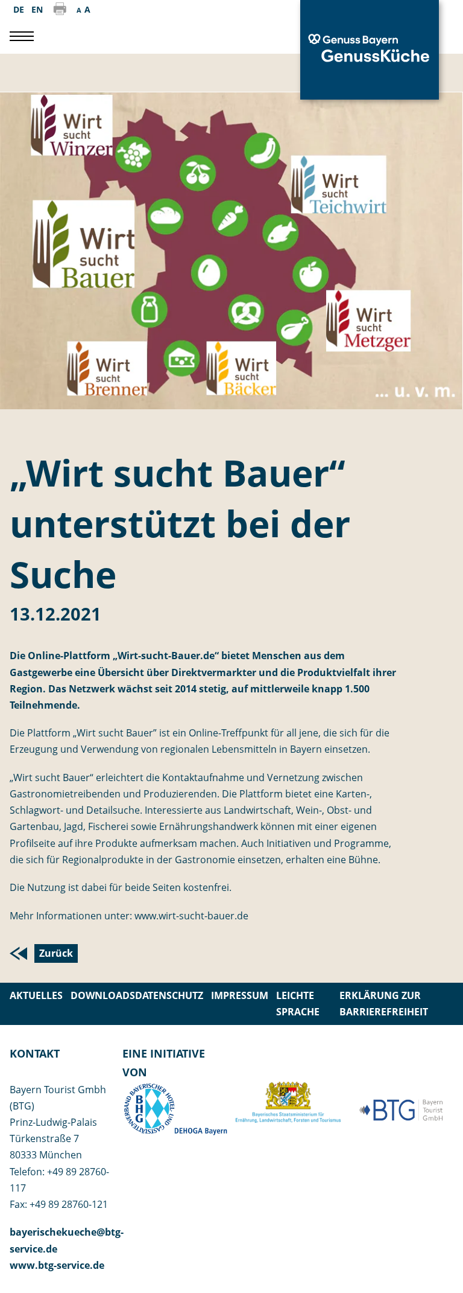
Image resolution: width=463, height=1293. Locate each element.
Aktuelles (36, 995)
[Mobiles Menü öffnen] (22, 36)
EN (37, 9)
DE (18, 9)
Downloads (103, 995)
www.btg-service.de (57, 1265)
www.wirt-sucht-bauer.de (191, 915)
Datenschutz (169, 995)
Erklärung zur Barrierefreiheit (383, 1003)
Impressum (239, 995)
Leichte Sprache (298, 1003)
